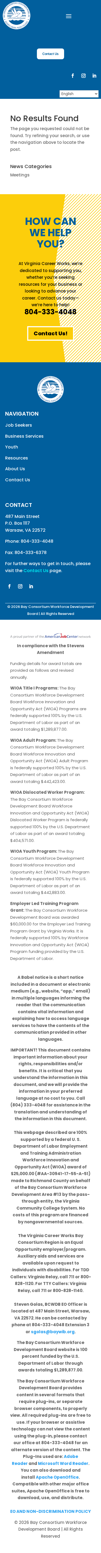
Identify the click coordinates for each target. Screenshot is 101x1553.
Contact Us (50, 54)
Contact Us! (51, 333)
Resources (16, 458)
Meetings (20, 175)
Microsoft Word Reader (63, 1463)
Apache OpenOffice (57, 1477)
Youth (11, 447)
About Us (15, 469)
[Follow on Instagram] (83, 75)
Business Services (24, 436)
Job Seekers (18, 425)
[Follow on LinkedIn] (94, 75)
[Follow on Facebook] (72, 75)
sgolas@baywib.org (53, 1332)
